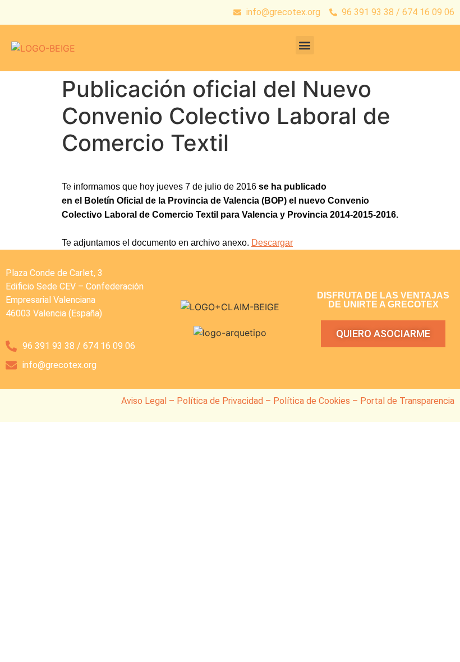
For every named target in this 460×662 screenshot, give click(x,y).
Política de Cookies (311, 401)
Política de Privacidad (220, 401)
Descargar (272, 242)
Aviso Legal (144, 401)
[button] (305, 45)
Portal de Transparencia (407, 401)
